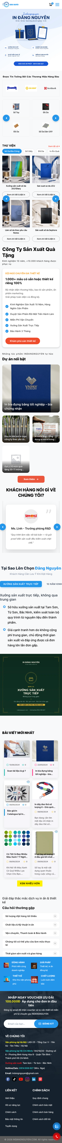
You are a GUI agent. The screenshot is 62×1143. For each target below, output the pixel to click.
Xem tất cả (53, 146)
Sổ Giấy (29, 151)
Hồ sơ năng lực (12, 1105)
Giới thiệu (9, 1098)
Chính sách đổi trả (41, 1119)
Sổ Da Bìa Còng (12, 151)
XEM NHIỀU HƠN (30, 883)
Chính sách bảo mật (42, 1105)
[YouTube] (20, 1079)
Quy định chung (40, 1098)
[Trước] (6, 118)
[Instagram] (27, 1079)
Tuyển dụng (11, 1126)
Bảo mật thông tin (14, 1119)
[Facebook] (8, 1079)
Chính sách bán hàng (43, 1112)
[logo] (10, 4)
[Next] (57, 527)
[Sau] (55, 118)
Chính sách (10, 1112)
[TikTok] (14, 1079)
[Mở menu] (57, 5)
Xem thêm (31, 479)
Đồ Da (41, 151)
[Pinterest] (40, 1079)
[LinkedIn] (33, 1079)
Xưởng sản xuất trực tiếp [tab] (21, 584)
